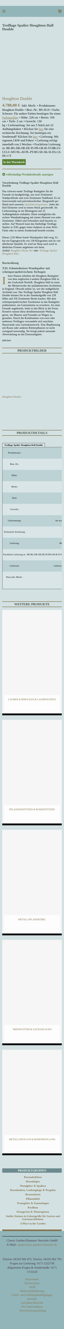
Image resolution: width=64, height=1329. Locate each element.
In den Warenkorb (14, 162)
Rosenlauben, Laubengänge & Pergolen (33, 1190)
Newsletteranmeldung (32, 1310)
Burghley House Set (22, 250)
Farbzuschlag (10, 117)
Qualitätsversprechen (36, 204)
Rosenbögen (33, 1181)
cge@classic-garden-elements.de (37, 1244)
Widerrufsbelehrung (32, 1291)
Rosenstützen (32, 1194)
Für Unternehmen (32, 1306)
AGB (32, 1287)
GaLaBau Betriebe (32, 1302)
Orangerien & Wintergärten (33, 1211)
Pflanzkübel (33, 1198)
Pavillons (33, 1207)
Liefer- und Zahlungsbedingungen (32, 1294)
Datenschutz (32, 1283)
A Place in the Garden (33, 1223)
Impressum (32, 1279)
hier (41, 129)
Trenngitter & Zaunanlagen (33, 1203)
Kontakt (32, 1298)
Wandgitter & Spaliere (33, 1185)
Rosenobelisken (33, 1177)
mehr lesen (6, 340)
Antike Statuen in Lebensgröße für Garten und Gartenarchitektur (33, 1218)
